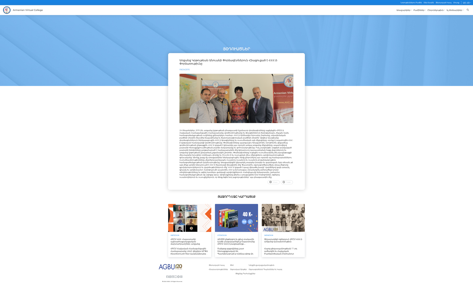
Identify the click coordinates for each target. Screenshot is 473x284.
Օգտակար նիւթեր (238, 269)
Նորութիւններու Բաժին (411, 2)
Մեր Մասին (429, 2)
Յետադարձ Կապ (444, 2)
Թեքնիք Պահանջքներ (245, 273)
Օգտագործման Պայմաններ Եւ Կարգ (265, 269)
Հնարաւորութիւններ (218, 269)
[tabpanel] (236, 98)
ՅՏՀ (232, 265)
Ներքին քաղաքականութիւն (261, 265)
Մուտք (456, 2)
